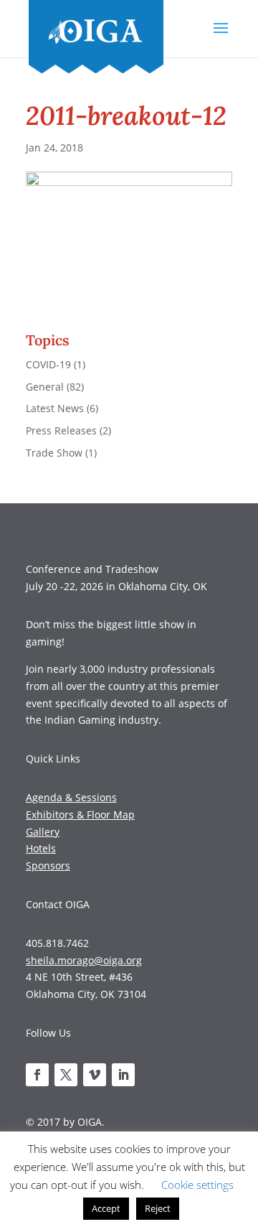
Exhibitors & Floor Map (80, 814)
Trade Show (54, 452)
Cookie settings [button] (197, 1184)
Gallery (42, 832)
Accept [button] (106, 1208)
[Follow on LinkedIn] (123, 1074)
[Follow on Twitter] (65, 1074)
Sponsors (48, 865)
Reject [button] (158, 1208)
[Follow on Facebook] (37, 1074)
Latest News (55, 408)
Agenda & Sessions (71, 797)
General (45, 386)
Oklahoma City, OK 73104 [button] (86, 994)
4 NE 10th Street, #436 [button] (79, 977)
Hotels (41, 848)
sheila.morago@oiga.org (84, 960)
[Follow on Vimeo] (94, 1074)
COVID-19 (48, 364)
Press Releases (61, 430)
